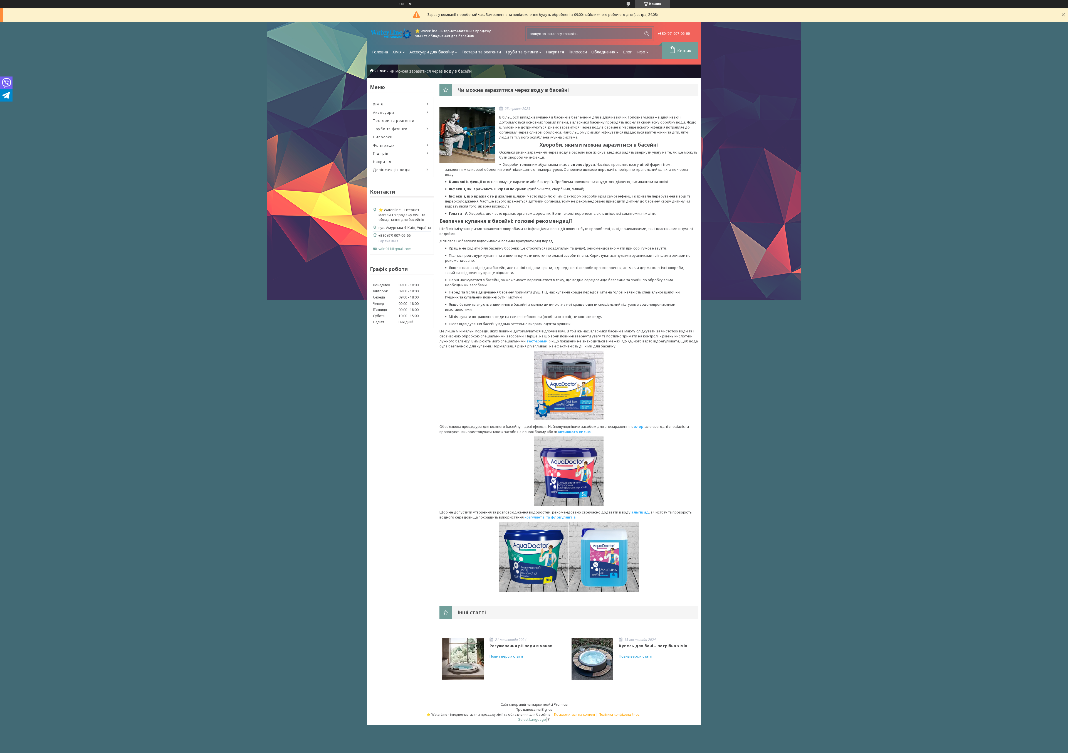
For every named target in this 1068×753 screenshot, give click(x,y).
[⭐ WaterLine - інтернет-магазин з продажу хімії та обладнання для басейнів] (391, 33)
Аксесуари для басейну (431, 52)
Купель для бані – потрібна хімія (653, 645)
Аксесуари (383, 112)
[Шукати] (646, 33)
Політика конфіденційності (620, 714)
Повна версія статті (506, 656)
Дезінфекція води (391, 169)
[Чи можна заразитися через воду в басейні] (467, 135)
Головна (380, 52)
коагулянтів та (538, 517)
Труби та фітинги (521, 52)
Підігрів (380, 153)
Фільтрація (384, 145)
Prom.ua (561, 704)
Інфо (640, 52)
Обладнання (603, 52)
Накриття (555, 52)
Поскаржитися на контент (574, 714)
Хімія (397, 52)
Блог (627, 52)
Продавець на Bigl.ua (534, 709)
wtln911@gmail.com (395, 248)
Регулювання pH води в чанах (521, 645)
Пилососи (577, 52)
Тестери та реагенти (481, 52)
